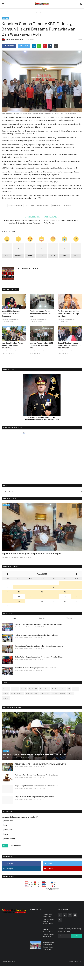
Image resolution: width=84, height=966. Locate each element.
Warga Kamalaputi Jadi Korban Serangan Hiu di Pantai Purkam (61, 222)
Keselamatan (45, 693)
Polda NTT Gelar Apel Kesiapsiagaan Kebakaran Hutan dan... (36, 668)
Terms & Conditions (74, 961)
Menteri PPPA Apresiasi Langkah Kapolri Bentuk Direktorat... (11, 313)
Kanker (75, 689)
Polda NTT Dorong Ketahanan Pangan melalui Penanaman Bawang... (39, 624)
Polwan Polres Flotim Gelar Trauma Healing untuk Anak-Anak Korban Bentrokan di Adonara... (22, 222)
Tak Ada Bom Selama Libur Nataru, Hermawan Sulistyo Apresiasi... (68, 313)
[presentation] (74, 506)
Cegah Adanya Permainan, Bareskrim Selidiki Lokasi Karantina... (37, 786)
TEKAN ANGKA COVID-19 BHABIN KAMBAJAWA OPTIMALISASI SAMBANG (40, 764)
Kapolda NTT (33, 689)
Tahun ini (69, 618)
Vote (5, 845)
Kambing (6, 698)
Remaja (5, 693)
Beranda (4, 12)
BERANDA (11, 12)
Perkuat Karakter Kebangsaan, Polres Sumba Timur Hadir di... (36, 635)
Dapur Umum (44, 689)
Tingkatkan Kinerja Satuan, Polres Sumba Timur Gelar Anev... (40, 313)
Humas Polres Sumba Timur (14, 39)
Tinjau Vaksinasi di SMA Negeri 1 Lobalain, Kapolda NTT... (35, 797)
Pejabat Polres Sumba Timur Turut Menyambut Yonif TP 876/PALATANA (48, 919)
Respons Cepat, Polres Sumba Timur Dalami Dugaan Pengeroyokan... (39, 646)
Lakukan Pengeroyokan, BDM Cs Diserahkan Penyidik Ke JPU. (41, 345)
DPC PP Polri (67, 205)
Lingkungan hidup (32, 693)
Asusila (70, 693)
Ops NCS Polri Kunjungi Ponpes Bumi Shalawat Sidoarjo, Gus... (32, 553)
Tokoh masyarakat (58, 689)
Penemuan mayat (17, 693)
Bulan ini (42, 618)
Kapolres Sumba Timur (16, 205)
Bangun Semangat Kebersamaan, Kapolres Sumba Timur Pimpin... (48, 945)
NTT (69, 689)
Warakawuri (56, 205)
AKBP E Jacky (30, 205)
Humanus (15, 689)
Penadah (6, 689)
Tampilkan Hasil (16, 845)
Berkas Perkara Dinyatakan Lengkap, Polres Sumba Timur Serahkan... (39, 657)
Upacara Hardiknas (58, 693)
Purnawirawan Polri (43, 205)
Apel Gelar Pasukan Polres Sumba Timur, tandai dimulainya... (12, 345)
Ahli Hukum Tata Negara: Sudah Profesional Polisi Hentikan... (36, 775)
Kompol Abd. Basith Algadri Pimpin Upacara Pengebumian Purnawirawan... (69, 345)
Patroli (23, 689)
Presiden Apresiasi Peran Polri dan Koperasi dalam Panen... (48, 933)
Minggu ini (15, 618)
